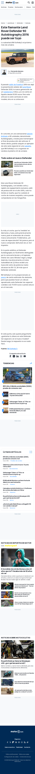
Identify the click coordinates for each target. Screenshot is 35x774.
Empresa (12, 492)
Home (3, 23)
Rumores (12, 508)
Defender (20, 23)
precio (3, 277)
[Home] (12, 2)
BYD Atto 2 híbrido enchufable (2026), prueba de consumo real (16, 458)
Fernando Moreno (17, 71)
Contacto (27, 747)
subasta (28, 146)
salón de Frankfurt (16, 85)
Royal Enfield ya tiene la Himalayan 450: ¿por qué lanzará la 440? (16, 497)
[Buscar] (29, 2)
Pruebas (10, 7)
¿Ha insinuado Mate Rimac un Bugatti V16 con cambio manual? (17, 505)
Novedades (13, 476)
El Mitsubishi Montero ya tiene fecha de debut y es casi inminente (16, 481)
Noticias (4, 7)
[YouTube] (22, 742)
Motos (12, 500)
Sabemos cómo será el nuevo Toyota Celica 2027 (16, 465)
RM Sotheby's (12, 349)
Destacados (19, 7)
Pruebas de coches (16, 461)
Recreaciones (14, 468)
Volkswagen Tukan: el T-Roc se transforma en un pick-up (13, 473)
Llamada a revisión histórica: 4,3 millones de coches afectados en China (17, 489)
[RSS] (25, 742)
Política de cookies (24, 754)
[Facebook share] (10, 356)
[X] (10, 742)
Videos (28, 7)
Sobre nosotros (10, 747)
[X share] (14, 356)
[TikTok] (27, 742)
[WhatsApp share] (21, 356)
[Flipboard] (13, 742)
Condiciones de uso (25, 757)
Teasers (12, 484)
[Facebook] (7, 742)
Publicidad (19, 747)
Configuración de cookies (11, 757)
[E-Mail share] (25, 356)
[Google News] (16, 742)
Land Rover (10, 23)
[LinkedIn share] (17, 356)
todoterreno (8, 92)
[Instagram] (19, 742)
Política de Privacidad (12, 754)
